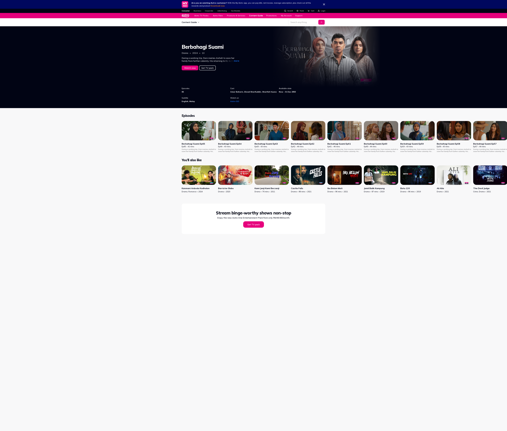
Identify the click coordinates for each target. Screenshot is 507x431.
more (236, 60)
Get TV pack (207, 68)
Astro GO (234, 101)
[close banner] (324, 4)
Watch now (190, 68)
